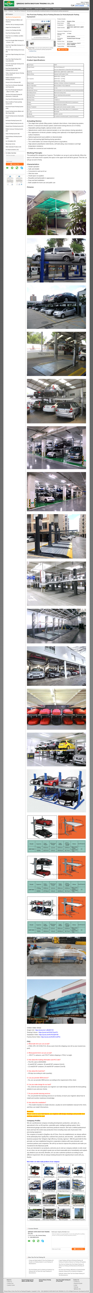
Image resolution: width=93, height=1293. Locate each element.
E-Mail (75, 1285)
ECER (87, 1291)
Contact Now (16, 164)
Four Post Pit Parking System (13, 99)
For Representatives (11, 149)
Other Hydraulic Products (12, 146)
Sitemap (76, 1287)
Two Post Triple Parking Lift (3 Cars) (15, 49)
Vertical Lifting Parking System (14, 123)
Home (6, 8)
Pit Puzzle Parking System (12, 120)
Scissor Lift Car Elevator (12, 82)
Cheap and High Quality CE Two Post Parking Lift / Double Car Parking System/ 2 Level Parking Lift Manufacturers (41, 1262)
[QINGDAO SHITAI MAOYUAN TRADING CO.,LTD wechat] (18, 169)
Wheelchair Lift (9, 144)
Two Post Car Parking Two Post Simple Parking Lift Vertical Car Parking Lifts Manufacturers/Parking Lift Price (71, 1266)
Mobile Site (78, 1289)
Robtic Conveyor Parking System (14, 129)
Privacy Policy (7, 1291)
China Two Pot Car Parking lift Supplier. (21, 1291)
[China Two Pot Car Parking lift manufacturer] (9, 3)
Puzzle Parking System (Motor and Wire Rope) (28, 1280)
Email (87, 3)
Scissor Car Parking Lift (12, 30)
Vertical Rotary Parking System (14, 136)
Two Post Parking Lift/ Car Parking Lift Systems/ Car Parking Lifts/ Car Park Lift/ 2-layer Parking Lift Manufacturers (41, 1271)
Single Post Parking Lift (12, 27)
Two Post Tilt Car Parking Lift (13, 24)
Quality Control (38, 8)
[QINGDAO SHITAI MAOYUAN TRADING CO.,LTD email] (8, 169)
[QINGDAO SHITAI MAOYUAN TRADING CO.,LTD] (88, 5)
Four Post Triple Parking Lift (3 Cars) (15, 54)
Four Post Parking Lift (11, 33)
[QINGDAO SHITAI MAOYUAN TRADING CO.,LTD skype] (23, 169)
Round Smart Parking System (13, 126)
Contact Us (47, 8)
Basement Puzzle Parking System (14, 106)
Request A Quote (80, 3)
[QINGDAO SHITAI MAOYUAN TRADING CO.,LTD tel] (7, 172)
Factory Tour (29, 8)
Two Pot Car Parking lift (20, 11)
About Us (20, 8)
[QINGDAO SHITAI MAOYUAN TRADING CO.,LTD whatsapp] (13, 169)
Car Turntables (9, 141)
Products (13, 8)
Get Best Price (32, 51)
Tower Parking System (11, 133)
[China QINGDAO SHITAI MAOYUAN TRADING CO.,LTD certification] (10, 185)
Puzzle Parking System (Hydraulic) (15, 116)
